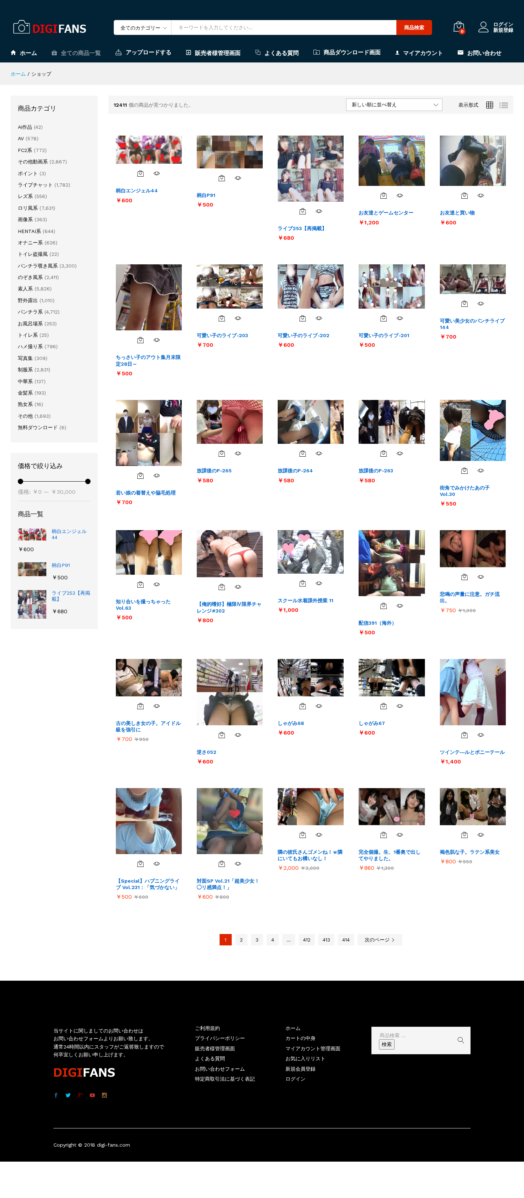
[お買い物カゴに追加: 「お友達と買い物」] (464, 195)
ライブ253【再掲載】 (302, 228)
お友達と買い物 (457, 212)
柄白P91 (206, 195)
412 (306, 940)
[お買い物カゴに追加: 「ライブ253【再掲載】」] (303, 211)
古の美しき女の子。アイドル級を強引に (148, 726)
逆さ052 (206, 752)
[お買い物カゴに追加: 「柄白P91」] (222, 178)
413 (326, 940)
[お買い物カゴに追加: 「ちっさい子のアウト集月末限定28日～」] (140, 340)
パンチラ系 (30, 312)
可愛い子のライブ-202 (303, 335)
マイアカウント (423, 53)
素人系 (25, 288)
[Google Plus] (80, 1096)
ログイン (503, 24)
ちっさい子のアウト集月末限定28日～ (148, 360)
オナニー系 (30, 242)
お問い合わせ (484, 53)
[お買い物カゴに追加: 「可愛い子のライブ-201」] (383, 318)
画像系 (25, 219)
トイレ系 (28, 335)
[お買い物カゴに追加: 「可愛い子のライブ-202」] (303, 318)
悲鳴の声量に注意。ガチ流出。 (470, 597)
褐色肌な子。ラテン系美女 (470, 852)
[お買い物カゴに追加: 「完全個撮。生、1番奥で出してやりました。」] (383, 835)
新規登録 (503, 30)
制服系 (25, 369)
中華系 (25, 381)
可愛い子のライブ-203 (222, 335)
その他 (25, 416)
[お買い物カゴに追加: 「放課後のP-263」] (383, 453)
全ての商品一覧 (81, 53)
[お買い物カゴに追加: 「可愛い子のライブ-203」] (222, 318)
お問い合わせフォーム (220, 1069)
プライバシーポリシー (220, 1038)
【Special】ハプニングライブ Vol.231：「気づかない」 (148, 884)
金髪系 (25, 393)
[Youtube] (92, 1096)
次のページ (378, 940)
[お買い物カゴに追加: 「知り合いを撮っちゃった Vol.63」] (140, 584)
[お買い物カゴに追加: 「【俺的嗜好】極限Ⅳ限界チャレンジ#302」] (222, 587)
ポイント (28, 173)
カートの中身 (300, 1038)
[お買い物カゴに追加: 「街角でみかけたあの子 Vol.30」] (464, 471)
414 (346, 940)
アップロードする (148, 52)
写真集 (25, 358)
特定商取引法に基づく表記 (225, 1079)
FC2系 (25, 150)
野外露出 (28, 300)
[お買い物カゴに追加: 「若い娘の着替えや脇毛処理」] (140, 475)
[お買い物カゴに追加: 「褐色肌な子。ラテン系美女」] (464, 835)
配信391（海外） (378, 623)
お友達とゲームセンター (386, 212)
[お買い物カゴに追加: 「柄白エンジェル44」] (140, 173)
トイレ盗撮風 (33, 254)
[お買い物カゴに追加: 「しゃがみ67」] (383, 706)
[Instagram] (104, 1096)
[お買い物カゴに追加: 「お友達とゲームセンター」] (383, 195)
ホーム (28, 53)
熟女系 (25, 404)
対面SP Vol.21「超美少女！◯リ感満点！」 (228, 884)
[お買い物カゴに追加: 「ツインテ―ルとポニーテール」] (464, 735)
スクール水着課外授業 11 (305, 600)
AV (21, 138)
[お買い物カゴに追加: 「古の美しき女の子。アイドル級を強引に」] (140, 706)
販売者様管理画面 (218, 53)
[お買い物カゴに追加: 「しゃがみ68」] (303, 706)
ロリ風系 (28, 208)
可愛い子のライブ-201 (384, 335)
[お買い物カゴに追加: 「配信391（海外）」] (383, 606)
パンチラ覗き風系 (38, 266)
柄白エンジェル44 (137, 190)
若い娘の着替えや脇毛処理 (146, 493)
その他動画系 (33, 161)
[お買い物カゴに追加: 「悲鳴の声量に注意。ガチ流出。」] (464, 577)
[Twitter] (68, 1096)
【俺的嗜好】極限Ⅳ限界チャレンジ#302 (229, 607)
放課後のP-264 (295, 470)
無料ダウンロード (38, 427)
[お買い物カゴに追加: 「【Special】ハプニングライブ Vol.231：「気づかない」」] (140, 864)
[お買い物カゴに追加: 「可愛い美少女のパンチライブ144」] (464, 304)
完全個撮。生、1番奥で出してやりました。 (390, 855)
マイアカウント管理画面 (313, 1048)
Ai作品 (25, 127)
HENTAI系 (29, 231)
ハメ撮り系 (30, 346)
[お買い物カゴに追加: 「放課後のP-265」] (222, 453)
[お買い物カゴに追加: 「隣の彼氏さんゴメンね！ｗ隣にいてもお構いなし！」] (303, 835)
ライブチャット (35, 185)
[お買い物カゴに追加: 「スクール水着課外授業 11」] (303, 583)
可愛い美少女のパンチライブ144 (472, 324)
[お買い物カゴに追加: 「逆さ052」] (222, 735)
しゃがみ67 (372, 723)
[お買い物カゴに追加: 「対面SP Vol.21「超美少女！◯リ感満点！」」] (222, 864)
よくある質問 (281, 53)
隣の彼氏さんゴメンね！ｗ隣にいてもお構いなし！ (310, 855)
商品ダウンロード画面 (352, 52)
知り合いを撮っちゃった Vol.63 (143, 605)
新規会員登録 (300, 1069)
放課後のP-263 (376, 470)
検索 (387, 1044)
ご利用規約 (207, 1028)
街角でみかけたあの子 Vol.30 (465, 491)
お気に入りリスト (305, 1058)
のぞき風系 (30, 277)
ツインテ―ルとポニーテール (472, 752)
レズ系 (25, 196)
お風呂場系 (30, 323)
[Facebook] (56, 1096)
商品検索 (414, 27)
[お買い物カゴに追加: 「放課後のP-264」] (303, 453)
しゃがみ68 (291, 723)
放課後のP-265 (214, 470)
